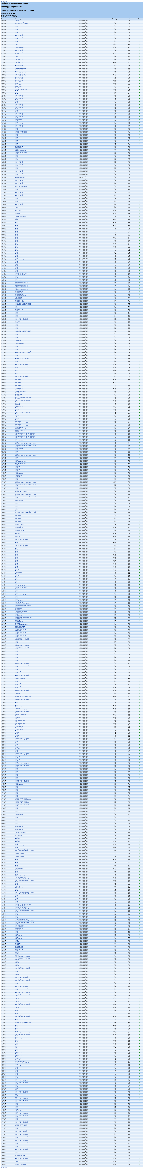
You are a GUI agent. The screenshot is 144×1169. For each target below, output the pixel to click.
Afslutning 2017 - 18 (19, 627)
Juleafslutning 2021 (19, 343)
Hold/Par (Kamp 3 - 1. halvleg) (22, 690)
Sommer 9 (17, 831)
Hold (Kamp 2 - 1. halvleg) (21, 1131)
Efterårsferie (18, 810)
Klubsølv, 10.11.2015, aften (21, 905)
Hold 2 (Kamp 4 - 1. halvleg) (21, 977)
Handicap (17, 902)
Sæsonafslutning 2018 (20, 626)
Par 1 (16, 71)
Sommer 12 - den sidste (20, 1164)
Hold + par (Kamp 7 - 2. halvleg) (22, 956)
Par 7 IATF (17, 756)
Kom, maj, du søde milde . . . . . (22, 629)
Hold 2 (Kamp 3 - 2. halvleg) (21, 538)
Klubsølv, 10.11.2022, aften (21, 273)
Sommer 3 (17, 623)
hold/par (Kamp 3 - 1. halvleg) (22, 639)
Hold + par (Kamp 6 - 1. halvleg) (22, 968)
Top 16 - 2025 (18, 86)
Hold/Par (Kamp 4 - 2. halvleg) (22, 674)
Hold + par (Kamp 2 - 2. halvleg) (22, 1015)
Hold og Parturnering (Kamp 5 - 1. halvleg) (24, 850)
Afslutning (17, 87)
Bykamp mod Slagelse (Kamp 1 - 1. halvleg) (25, 437)
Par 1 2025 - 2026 (19, 77)
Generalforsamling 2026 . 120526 (22, 22)
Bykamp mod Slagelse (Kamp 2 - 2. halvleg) (25, 433)
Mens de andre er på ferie (21, 611)
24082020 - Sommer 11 (20, 428)
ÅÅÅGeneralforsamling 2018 (21, 624)
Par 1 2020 (17, 409)
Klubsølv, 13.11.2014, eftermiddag (23, 1022)
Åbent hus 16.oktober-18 (20, 594)
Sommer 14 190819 (19, 524)
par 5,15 (17, 952)
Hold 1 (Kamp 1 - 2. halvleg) (21, 375)
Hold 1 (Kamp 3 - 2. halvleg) (21, 318)
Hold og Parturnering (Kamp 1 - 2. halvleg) (24, 908)
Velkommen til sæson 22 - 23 (21, 282)
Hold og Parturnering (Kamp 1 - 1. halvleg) (24, 910)
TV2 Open (17, 53)
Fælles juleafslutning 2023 (21, 186)
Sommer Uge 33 (19, 526)
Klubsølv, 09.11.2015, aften (21, 907)
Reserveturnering (19, 582)
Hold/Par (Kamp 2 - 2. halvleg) (22, 699)
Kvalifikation (18, 210)
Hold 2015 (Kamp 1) (19, 926)
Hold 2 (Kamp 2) (19, 114)
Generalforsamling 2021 (20, 391)
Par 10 (16, 222)
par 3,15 (17, 973)
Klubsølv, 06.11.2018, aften (21, 587)
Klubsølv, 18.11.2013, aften (21, 1125)
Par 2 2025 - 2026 (19, 65)
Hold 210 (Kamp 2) (19, 600)
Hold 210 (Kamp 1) (19, 602)
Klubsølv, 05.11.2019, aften (21, 491)
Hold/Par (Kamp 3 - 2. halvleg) (22, 689)
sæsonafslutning (19, 947)
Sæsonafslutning (19, 727)
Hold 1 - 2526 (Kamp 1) (20, 76)
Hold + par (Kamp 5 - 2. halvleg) (22, 979)
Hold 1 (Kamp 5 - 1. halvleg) (21, 1122)
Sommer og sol (18, 834)
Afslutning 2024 (18, 147)
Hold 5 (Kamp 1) (19, 37)
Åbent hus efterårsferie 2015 (21, 919)
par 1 (16, 1151)
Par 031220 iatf (18, 396)
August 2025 (18, 81)
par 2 (16, 985)
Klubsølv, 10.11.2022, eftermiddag (23, 274)
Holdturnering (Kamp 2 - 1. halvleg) (23, 331)
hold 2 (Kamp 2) (18, 61)
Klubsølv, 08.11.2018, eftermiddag (23, 585)
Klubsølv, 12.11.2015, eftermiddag (23, 904)
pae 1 (16, 1161)
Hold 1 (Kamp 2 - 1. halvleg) (21, 366)
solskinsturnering (19, 814)
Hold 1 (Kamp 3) (19, 123)
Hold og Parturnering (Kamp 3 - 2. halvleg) (24, 878)
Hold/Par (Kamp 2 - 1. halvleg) (22, 701)
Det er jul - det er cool (20, 678)
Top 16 (16, 219)
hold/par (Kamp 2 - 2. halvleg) (22, 645)
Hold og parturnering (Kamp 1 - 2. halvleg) (24, 920)
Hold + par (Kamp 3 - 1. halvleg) (22, 1004)
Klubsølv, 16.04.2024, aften (21, 152)
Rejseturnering (18, 280)
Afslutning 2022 (18, 297)
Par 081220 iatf (18, 394)
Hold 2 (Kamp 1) (19, 116)
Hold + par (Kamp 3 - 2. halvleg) (22, 1003)
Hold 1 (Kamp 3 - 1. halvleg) (21, 319)
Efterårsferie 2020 (19, 406)
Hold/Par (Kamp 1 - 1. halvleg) (22, 711)
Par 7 (16, 25)
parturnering (18, 671)
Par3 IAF (17, 569)
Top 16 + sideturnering (20, 218)
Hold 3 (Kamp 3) (19, 49)
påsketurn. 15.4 (18, 1065)
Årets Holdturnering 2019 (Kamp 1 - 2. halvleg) (25, 443)
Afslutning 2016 (18, 835)
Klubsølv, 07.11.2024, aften (21, 131)
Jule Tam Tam (18, 1110)
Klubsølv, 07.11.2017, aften (21, 698)
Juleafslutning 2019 (19, 473)
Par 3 (16, 128)
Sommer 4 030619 (19, 530)
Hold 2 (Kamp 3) (19, 113)
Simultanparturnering (20, 177)
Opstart (16, 207)
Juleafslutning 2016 (19, 784)
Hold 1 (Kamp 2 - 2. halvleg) (21, 364)
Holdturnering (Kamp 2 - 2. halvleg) (23, 330)
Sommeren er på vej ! (20, 300)
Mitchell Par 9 (18, 630)
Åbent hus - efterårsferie (20, 707)
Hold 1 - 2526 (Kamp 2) (20, 74)
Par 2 (16, 135)
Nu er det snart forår (19, 846)
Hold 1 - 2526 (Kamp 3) (20, 73)
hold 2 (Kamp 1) (18, 62)
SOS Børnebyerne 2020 (20, 461)
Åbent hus (17, 609)
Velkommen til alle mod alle (21, 381)
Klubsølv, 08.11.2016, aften (21, 801)
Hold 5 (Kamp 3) (19, 34)
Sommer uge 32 (18, 618)
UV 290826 (17, 20)
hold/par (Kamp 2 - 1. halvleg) (22, 647)
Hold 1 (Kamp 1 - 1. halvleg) (21, 376)
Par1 (16, 288)
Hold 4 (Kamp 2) (19, 96)
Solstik (16, 1043)
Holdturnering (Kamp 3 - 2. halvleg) (23, 303)
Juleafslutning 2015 (19, 887)
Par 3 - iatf (17, 466)
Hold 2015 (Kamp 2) (19, 925)
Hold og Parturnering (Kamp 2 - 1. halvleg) (24, 893)
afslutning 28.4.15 (19, 949)
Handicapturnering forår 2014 (22, 1062)
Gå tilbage (4, 1)
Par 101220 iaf (18, 393)
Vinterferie (17, 321)
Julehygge (17, 886)
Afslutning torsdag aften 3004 (21, 23)
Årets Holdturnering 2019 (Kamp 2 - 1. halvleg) (25, 496)
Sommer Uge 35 (19, 291)
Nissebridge (18, 680)
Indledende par (18, 935)
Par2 (16, 505)
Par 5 (16, 38)
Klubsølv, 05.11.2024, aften (21, 132)
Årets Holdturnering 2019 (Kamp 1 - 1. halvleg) (25, 445)
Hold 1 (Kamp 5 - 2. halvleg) (21, 1121)
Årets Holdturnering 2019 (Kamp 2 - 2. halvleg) (25, 494)
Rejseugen (17, 508)
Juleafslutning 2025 (19, 47)
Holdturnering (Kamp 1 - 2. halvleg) (23, 351)
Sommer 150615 (19, 946)
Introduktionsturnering (20, 720)
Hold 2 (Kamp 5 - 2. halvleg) (21, 1080)
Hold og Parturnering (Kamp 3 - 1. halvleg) (24, 880)
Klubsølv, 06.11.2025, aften (21, 64)
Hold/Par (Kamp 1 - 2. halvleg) (22, 710)
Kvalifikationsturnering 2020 (21, 422)
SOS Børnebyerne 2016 (20, 876)
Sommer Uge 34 (19, 387)
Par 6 (16, 29)
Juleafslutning (18, 119)
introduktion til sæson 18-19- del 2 (23, 605)
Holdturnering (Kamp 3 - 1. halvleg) (23, 304)
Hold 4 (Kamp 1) (19, 98)
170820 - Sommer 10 (20, 430)
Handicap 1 (17, 535)
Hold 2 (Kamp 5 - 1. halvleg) (21, 1082)
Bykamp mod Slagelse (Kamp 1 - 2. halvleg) (25, 436)
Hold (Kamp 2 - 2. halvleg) (21, 1130)
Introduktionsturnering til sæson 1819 (23, 617)
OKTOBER (17, 404)
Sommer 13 (17, 941)
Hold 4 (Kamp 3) (19, 95)
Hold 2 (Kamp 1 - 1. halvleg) (21, 547)
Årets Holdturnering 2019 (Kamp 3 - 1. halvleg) (25, 484)
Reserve (17, 614)
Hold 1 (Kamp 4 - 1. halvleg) (21, 1136)
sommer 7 (17, 215)
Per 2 (16, 1035)
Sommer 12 (17, 943)
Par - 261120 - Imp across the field (23, 397)
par (16, 1089)
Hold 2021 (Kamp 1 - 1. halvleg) (22, 412)
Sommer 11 (17, 944)
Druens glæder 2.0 (19, 868)
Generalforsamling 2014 (20, 1061)
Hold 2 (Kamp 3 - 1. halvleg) (21, 539)
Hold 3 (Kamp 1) (19, 52)
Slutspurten (17, 732)
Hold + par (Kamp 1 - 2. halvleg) (22, 1033)
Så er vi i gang (18, 608)
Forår (16, 221)
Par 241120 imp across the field (22, 398)
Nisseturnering (18, 475)
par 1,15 (17, 998)
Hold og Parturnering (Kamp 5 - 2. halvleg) (24, 849)
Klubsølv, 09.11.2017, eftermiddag (23, 696)
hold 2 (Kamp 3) (18, 59)
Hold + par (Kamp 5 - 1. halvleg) (22, 980)
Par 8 (16, 149)
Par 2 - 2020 (18, 403)
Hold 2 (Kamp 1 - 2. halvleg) (21, 545)
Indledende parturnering (20, 714)
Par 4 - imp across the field (21, 333)
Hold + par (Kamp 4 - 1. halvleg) (22, 994)
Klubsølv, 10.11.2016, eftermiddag (23, 799)
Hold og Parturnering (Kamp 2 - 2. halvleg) (24, 892)
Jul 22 (16, 264)
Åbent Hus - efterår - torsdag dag (22, 1038)
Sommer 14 (17, 1058)
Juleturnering (18, 340)
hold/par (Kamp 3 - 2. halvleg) (22, 638)
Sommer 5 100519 (19, 529)
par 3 (16, 55)
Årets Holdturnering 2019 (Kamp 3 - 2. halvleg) (25, 482)
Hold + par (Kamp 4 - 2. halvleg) (22, 992)
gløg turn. (17, 1007)
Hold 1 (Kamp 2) (19, 125)
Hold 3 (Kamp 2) (19, 50)
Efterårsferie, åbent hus (20, 68)
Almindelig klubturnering (20, 150)
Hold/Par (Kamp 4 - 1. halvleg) (22, 675)
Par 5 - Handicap (19, 440)
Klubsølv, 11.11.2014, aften (21, 1024)
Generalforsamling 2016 (20, 832)
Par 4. (16, 324)
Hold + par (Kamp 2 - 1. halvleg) (22, 1016)
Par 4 (16, 117)
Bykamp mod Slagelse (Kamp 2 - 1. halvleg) (25, 434)
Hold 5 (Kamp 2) (19, 35)
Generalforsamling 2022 (20, 295)
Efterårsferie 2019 (19, 500)
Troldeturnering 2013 (20, 1154)
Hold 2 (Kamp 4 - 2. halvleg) (21, 976)
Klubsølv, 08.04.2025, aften (21, 89)
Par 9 (16, 225)
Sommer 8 (17, 213)
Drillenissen (18, 1009)
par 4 (16, 43)
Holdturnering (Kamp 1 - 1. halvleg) (23, 352)
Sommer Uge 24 (19, 621)
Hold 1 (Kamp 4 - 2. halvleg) (21, 1134)
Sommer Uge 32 (19, 146)
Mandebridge (18, 748)
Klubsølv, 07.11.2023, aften (21, 200)
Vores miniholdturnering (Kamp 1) (22, 603)
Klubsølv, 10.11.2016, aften (21, 798)
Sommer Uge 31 (19, 390)
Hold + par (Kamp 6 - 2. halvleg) (22, 967)
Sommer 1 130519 (19, 532)
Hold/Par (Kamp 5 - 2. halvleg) (22, 663)
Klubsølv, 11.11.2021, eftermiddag (22, 358)
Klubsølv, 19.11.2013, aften (21, 1124)
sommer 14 (17, 620)
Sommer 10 (17, 724)
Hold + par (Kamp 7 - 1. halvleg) (22, 958)
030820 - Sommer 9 (19, 431)
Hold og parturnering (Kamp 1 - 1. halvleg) (24, 922)
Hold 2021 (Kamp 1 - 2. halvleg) (22, 400)
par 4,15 (17, 962)
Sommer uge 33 (18, 292)
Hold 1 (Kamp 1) (19, 126)
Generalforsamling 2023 (20, 216)
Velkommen (18, 379)
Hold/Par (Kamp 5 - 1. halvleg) (22, 665)
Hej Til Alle (17, 838)
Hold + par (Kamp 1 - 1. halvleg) (22, 1034)
